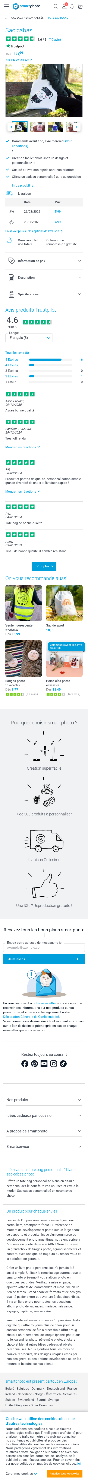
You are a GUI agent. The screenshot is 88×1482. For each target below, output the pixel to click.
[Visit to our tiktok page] (63, 1063)
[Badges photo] (23, 658)
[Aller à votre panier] (80, 6)
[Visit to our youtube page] (44, 1063)
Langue (14, 333)
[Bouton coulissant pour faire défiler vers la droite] (77, 127)
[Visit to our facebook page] (24, 1063)
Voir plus (43, 566)
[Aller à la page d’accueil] (26, 6)
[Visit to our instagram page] (53, 1063)
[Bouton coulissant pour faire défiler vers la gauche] (11, 127)
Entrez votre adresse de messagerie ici (34, 943)
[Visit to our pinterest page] (34, 1063)
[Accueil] (6, 17)
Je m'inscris (16, 959)
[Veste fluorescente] (23, 603)
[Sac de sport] (64, 603)
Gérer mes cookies (19, 1474)
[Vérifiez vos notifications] (72, 6)
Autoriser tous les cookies (64, 1473)
